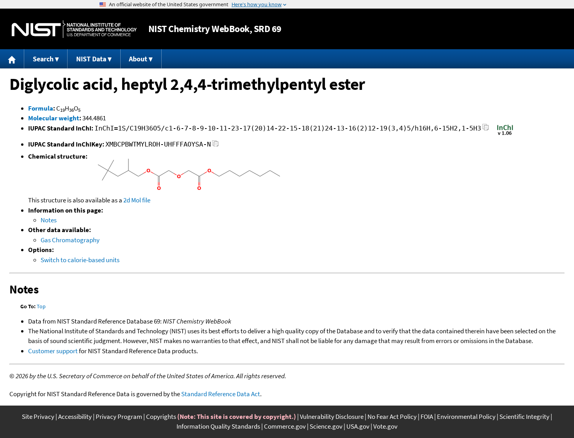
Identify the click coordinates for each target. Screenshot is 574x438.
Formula (40, 108)
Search (43, 58)
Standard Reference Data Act (220, 394)
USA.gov (357, 426)
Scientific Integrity (524, 416)
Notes (49, 220)
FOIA (427, 416)
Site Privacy (38, 416)
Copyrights (161, 416)
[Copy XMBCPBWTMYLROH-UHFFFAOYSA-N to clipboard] (215, 145)
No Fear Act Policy (392, 416)
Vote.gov (385, 426)
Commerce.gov (285, 426)
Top (41, 306)
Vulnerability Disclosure (332, 416)
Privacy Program (119, 416)
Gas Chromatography (70, 240)
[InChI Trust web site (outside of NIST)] (505, 134)
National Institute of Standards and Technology (74, 29)
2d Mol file (136, 200)
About (138, 58)
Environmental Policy (466, 416)
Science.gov (326, 426)
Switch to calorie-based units (80, 260)
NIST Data (91, 58)
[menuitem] (12, 58)
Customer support (53, 351)
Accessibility (75, 416)
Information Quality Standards (218, 426)
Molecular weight (53, 118)
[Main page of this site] (12, 58)
